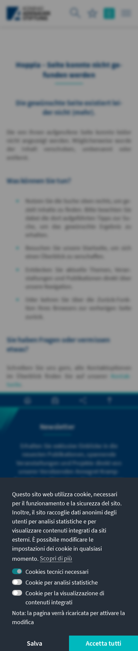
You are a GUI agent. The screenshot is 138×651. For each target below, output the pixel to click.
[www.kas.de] (29, 13)
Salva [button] (35, 643)
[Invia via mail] (55, 400)
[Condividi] (82, 400)
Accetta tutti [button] (104, 643)
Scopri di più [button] (56, 558)
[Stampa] (27, 400)
